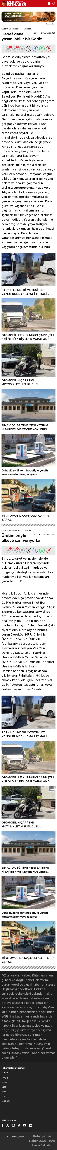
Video (4, 1092)
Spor (4, 1087)
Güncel (27, 29)
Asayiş (5, 1077)
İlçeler (4, 1082)
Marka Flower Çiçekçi (15, 1137)
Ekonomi (6, 1101)
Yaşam (5, 1096)
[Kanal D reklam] (28, 17)
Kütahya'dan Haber (11, 29)
